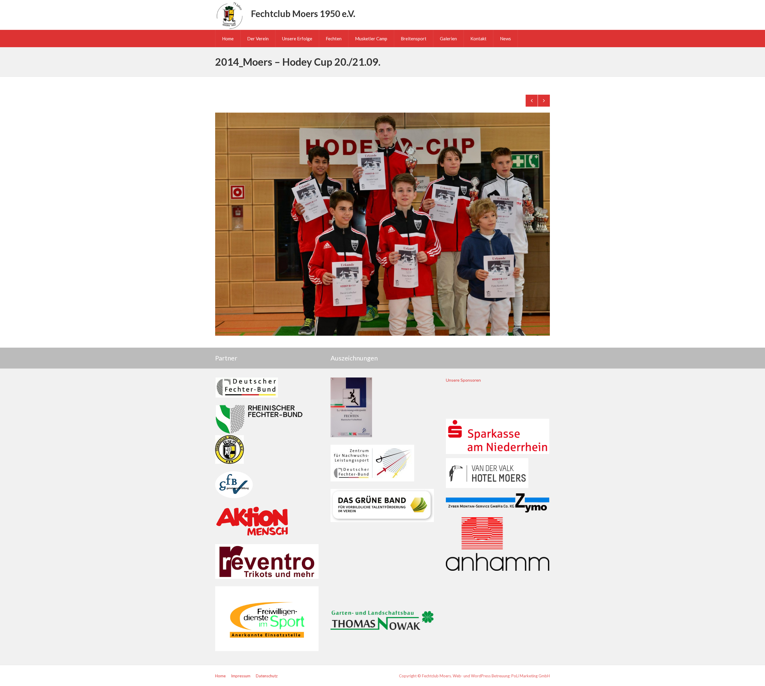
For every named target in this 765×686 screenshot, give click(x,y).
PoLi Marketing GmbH (530, 675)
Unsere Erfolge (297, 38)
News (505, 38)
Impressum (240, 675)
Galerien (448, 38)
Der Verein (258, 38)
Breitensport (413, 38)
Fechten (334, 38)
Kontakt (478, 38)
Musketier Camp (371, 38)
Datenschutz (267, 675)
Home (228, 38)
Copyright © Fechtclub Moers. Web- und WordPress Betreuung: (455, 675)
